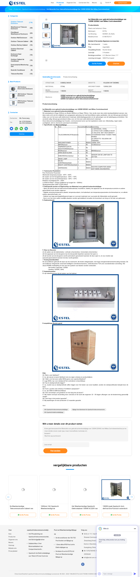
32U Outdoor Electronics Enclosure (25, 88)
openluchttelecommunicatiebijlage (38, 530)
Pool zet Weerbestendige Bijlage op (65, 532)
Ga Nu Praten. (122, 3)
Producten (12, 537)
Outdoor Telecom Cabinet (21, 41)
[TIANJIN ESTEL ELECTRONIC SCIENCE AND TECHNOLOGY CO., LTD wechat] (21, 128)
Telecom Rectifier (21, 74)
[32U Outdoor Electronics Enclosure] (13, 89)
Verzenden (55, 451)
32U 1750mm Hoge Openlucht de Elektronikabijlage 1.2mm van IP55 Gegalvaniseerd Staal (22, 508)
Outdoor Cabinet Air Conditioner (21, 60)
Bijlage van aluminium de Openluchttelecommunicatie (89, 409)
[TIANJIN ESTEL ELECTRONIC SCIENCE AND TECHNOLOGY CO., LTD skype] (26, 128)
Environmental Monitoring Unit (21, 65)
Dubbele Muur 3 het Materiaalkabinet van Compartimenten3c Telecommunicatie (36, 547)
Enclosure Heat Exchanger (21, 55)
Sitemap (11, 545)
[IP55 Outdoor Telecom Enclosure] (13, 102)
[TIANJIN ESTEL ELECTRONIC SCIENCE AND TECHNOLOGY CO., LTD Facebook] (82, 564)
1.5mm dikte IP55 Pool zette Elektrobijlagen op (65, 546)
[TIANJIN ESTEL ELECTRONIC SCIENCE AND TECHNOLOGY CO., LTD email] (11, 128)
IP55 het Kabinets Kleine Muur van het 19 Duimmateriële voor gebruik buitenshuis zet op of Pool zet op (85, 508)
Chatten (21, 134)
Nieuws (11, 542)
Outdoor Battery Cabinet (21, 45)
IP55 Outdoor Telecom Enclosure (25, 101)
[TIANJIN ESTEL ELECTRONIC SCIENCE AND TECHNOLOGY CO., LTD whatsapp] (16, 128)
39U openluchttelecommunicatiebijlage (56, 409)
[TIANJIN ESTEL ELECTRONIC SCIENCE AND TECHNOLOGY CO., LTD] (18, 3)
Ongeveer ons (13, 539)
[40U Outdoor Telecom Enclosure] (13, 96)
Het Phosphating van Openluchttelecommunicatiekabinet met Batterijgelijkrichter (39, 536)
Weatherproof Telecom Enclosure (21, 28)
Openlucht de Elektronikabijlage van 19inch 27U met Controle (39, 554)
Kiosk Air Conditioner (21, 70)
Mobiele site (13, 548)
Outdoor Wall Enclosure (21, 38)
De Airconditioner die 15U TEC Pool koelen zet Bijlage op (66, 539)
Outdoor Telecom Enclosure (21, 22)
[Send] (135, 573)
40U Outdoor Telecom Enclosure (25, 95)
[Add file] (99, 573)
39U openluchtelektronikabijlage (53, 412)
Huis (10, 534)
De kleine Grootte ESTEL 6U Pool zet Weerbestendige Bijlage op (65, 554)
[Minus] (135, 528)
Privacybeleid (13, 551)
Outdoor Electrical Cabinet (21, 49)
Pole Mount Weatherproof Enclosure (21, 33)
